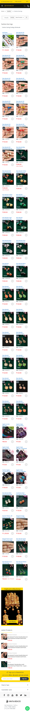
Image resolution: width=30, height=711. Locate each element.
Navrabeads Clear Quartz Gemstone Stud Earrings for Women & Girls (20, 241)
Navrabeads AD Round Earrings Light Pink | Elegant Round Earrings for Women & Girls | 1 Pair (7, 79)
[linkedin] (25, 695)
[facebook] (4, 695)
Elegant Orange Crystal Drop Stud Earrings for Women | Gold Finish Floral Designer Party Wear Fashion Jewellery (21, 516)
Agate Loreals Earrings (6, 424)
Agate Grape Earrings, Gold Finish (21, 447)
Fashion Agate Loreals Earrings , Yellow (6, 470)
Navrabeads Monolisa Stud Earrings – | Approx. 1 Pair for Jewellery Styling (7, 287)
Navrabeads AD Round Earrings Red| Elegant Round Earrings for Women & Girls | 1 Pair (7, 125)
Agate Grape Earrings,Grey (6, 447)
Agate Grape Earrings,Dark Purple (19, 424)
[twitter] (21, 695)
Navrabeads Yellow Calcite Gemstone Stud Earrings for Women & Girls (21, 171)
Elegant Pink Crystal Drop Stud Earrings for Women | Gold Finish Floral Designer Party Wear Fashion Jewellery (7, 539)
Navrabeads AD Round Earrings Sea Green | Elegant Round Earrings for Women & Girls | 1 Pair (21, 56)
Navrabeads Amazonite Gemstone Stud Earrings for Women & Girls (21, 218)
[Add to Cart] (12, 50)
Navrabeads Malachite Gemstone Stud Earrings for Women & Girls (21, 195)
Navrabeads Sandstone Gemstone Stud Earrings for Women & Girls (7, 264)
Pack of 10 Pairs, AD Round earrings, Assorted (7, 516)
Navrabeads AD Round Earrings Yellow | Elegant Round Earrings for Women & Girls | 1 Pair (21, 102)
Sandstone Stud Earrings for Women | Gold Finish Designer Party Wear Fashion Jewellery (21, 493)
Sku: (3, 47)
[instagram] (8, 695)
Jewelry (9, 11)
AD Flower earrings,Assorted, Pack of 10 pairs (7, 33)
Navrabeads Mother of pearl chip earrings (21, 562)
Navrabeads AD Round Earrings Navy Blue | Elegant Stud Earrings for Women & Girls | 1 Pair (21, 33)
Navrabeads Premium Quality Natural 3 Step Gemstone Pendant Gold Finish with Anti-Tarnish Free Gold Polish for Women (18, 637)
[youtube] (12, 695)
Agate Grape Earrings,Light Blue (21, 470)
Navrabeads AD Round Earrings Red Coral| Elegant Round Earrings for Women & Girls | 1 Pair (21, 125)
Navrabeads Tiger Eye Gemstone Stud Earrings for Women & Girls (7, 218)
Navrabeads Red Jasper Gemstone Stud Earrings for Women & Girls (6, 171)
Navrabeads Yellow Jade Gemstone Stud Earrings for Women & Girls (7, 195)
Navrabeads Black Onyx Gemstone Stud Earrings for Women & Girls (20, 264)
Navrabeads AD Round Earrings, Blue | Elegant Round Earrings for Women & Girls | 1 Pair (7, 102)
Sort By (12, 17)
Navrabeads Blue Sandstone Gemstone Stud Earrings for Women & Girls (21, 147)
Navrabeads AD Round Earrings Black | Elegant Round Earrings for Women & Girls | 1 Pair (7, 56)
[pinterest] (17, 695)
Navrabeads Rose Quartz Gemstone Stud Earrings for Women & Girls (6, 241)
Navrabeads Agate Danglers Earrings (21, 539)
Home (2, 11)
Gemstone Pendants (12, 634)
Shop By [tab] (6, 17)
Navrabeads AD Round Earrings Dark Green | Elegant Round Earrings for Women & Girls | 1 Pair (21, 79)
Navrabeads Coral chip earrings (7, 562)
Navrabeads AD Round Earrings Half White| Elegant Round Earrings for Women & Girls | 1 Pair (7, 147)
